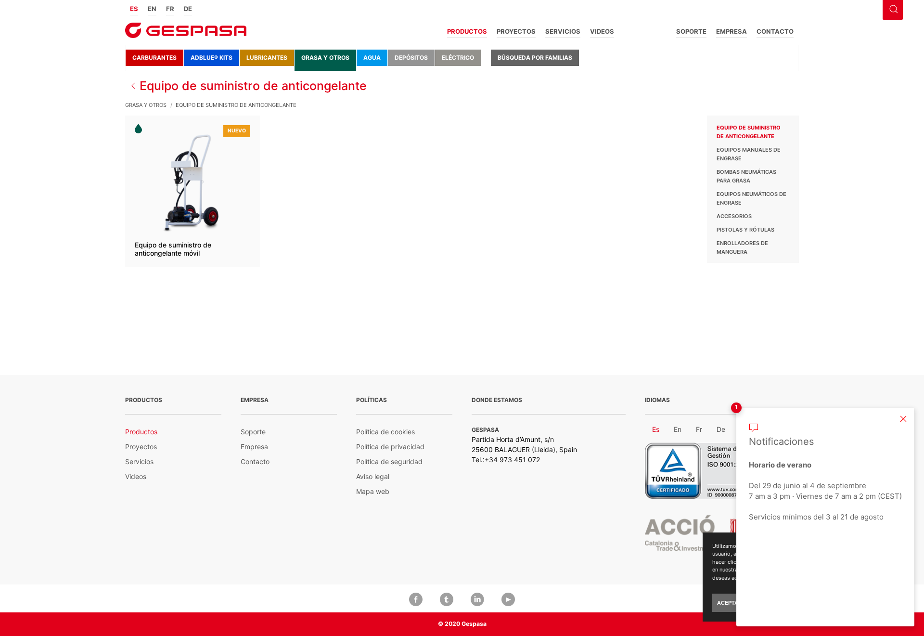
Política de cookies (385, 432)
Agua (372, 57)
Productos (467, 31)
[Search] (892, 8)
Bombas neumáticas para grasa (746, 176)
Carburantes (154, 57)
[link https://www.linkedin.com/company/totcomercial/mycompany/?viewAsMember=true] (477, 598)
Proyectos (516, 31)
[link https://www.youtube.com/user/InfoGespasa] (508, 598)
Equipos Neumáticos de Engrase (751, 198)
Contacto (775, 31)
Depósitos (411, 57)
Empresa (731, 31)
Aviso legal (372, 476)
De (188, 9)
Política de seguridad (389, 461)
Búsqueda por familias (535, 57)
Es (134, 9)
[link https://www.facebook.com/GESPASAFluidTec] (415, 598)
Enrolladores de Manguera (742, 247)
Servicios (562, 31)
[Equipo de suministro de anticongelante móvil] (192, 191)
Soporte (691, 31)
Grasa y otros (325, 57)
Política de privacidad (390, 446)
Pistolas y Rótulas (745, 229)
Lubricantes (266, 57)
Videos (602, 31)
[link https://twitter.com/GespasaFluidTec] (446, 598)
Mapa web (372, 491)
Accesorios (734, 216)
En (152, 9)
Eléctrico (458, 57)
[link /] (185, 33)
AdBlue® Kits (211, 57)
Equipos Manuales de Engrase (749, 154)
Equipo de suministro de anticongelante (749, 132)
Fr (170, 9)
